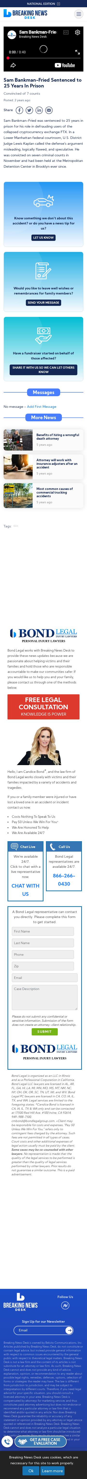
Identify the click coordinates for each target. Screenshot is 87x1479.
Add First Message (41, 406)
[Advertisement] (43, 580)
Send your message (43, 302)
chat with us (25, 890)
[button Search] (69, 1330)
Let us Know (43, 237)
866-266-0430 (64, 880)
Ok (31, 1470)
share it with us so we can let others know (43, 370)
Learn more (52, 1470)
